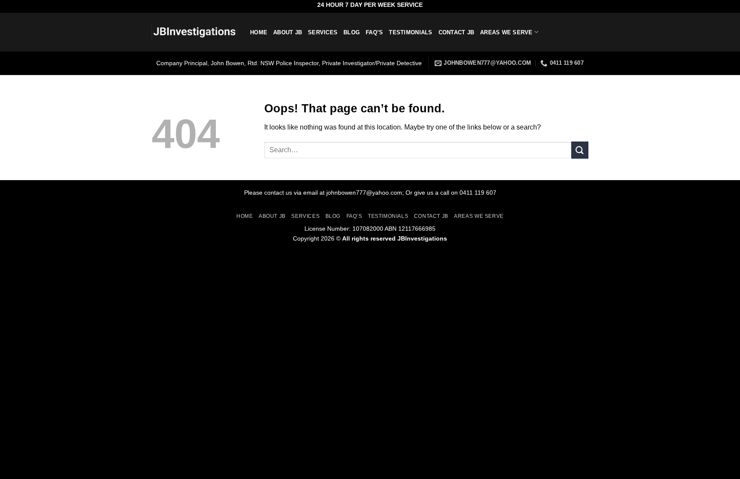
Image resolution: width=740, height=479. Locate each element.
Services (322, 32)
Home (258, 32)
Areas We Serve (506, 32)
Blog (351, 32)
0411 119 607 (478, 192)
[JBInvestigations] (194, 32)
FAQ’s (374, 32)
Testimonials (410, 32)
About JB (287, 32)
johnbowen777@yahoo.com (364, 192)
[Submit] (579, 150)
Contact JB (456, 32)
